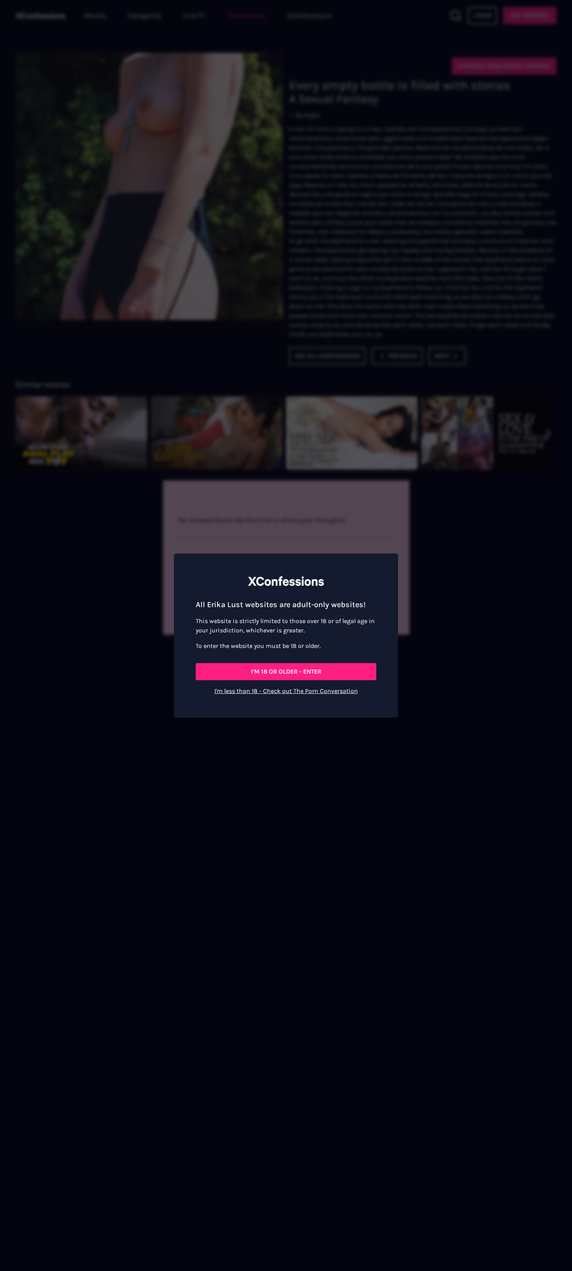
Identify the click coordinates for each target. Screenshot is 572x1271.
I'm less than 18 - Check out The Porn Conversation (286, 691)
